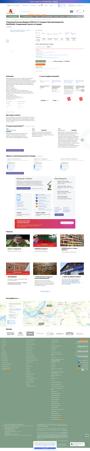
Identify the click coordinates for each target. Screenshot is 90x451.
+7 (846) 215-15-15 (82, 341)
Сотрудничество (5, 360)
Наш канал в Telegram (84, 362)
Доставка (17, 5)
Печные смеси (54, 357)
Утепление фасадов (54, 413)
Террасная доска (29, 366)
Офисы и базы (25, 5)
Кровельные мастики (55, 397)
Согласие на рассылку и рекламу (9, 430)
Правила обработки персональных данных (11, 427)
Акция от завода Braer (14, 249)
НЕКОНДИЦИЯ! (12, 277)
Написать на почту (12, 323)
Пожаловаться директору (6, 364)
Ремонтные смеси (54, 407)
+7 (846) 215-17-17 (11, 162)
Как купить (4, 352)
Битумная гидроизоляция (56, 384)
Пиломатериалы (49, 16)
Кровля (11, 19)
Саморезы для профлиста (31, 386)
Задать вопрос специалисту (23, 188)
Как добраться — (12, 298)
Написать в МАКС (11, 165)
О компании (4, 344)
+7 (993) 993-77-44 (38, 163)
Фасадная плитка (29, 376)
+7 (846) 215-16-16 (39, 56)
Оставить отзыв (9, 131)
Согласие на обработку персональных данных (11, 426)
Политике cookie (65, 430)
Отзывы (39, 5)
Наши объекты (4, 356)
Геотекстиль (28, 372)
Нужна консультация (40, 64)
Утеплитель (78, 16)
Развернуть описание (10, 111)
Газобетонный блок (29, 354)
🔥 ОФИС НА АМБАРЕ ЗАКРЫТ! (71, 277)
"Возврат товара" (64, 440)
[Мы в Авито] (82, 370)
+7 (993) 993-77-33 (11, 163)
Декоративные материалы (56, 415)
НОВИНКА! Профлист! (41, 249)
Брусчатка (28, 364)
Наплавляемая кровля (55, 395)
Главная (7, 19)
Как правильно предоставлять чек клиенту (11, 433)
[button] (82, 90)
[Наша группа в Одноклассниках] (78, 368)
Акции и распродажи (55, 419)
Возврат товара (5, 362)
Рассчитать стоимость (67, 222)
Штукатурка (53, 364)
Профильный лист (70, 16)
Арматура (56, 16)
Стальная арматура (29, 380)
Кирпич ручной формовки (31, 344)
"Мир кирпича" (53, 424)
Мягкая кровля (15, 19)
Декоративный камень (30, 374)
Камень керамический (30, 356)
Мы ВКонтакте (85, 364)
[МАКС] (7, 165)
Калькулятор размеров (67, 224)
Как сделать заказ (79, 12)
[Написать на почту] (7, 168)
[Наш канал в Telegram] (79, 362)
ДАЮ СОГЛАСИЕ (45, 448)
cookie (41, 429)
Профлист (28, 384)
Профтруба (62, 16)
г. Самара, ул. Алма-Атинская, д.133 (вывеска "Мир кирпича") (45, 52)
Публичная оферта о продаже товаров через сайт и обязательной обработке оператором (18, 425)
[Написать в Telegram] (8, 322)
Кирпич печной (29, 346)
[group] (21, 41)
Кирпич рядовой (29, 350)
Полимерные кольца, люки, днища (57, 386)
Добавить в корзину (40, 61)
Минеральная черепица (55, 393)
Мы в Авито (86, 369)
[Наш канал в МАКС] (80, 360)
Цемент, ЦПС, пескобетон (56, 352)
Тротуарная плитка (29, 362)
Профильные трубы (29, 382)
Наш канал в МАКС (84, 360)
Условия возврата (7, 432)
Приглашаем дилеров (6, 366)
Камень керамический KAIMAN (32, 360)
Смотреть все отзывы (30, 126)
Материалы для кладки (55, 405)
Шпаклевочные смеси (55, 403)
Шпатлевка (53, 366)
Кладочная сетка (54, 378)
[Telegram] (7, 166)
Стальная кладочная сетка (31, 378)
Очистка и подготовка (55, 399)
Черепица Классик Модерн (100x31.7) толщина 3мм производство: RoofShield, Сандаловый (35, 19)
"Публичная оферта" (62, 444)
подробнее (55, 1)
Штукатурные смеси (55, 401)
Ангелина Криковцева (11, 130)
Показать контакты (39, 71)
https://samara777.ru (42, 424)
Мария (33, 130)
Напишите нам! (59, 214)
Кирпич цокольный (29, 342)
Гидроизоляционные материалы (57, 409)
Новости (51, 5)
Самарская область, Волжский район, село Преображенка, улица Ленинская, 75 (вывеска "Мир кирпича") (71, 281)
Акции (46, 5)
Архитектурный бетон (55, 417)
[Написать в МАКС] (8, 320)
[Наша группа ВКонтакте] (81, 364)
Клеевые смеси (54, 411)
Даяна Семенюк (61, 130)
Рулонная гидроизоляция (56, 382)
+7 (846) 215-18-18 (39, 53)
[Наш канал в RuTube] (79, 366)
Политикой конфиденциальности (54, 436)
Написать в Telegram (12, 166)
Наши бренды (4, 354)
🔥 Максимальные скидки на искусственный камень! (43, 277)
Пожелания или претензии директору (15, 150)
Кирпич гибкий (29, 352)
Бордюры (28, 368)
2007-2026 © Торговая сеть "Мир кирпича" (14, 424)
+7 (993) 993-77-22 (64, 163)
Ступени (27, 370)
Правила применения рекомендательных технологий (13, 431)
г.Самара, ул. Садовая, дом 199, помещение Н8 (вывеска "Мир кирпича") (47, 57)
